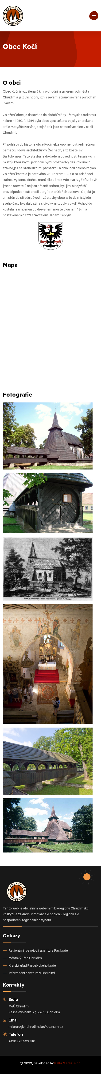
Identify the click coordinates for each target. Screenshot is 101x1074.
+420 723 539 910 (22, 1041)
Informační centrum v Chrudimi (32, 973)
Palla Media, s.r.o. (67, 1063)
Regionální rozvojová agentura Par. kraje (38, 950)
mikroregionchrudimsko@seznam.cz (36, 1027)
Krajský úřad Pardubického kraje (32, 965)
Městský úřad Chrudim (25, 958)
